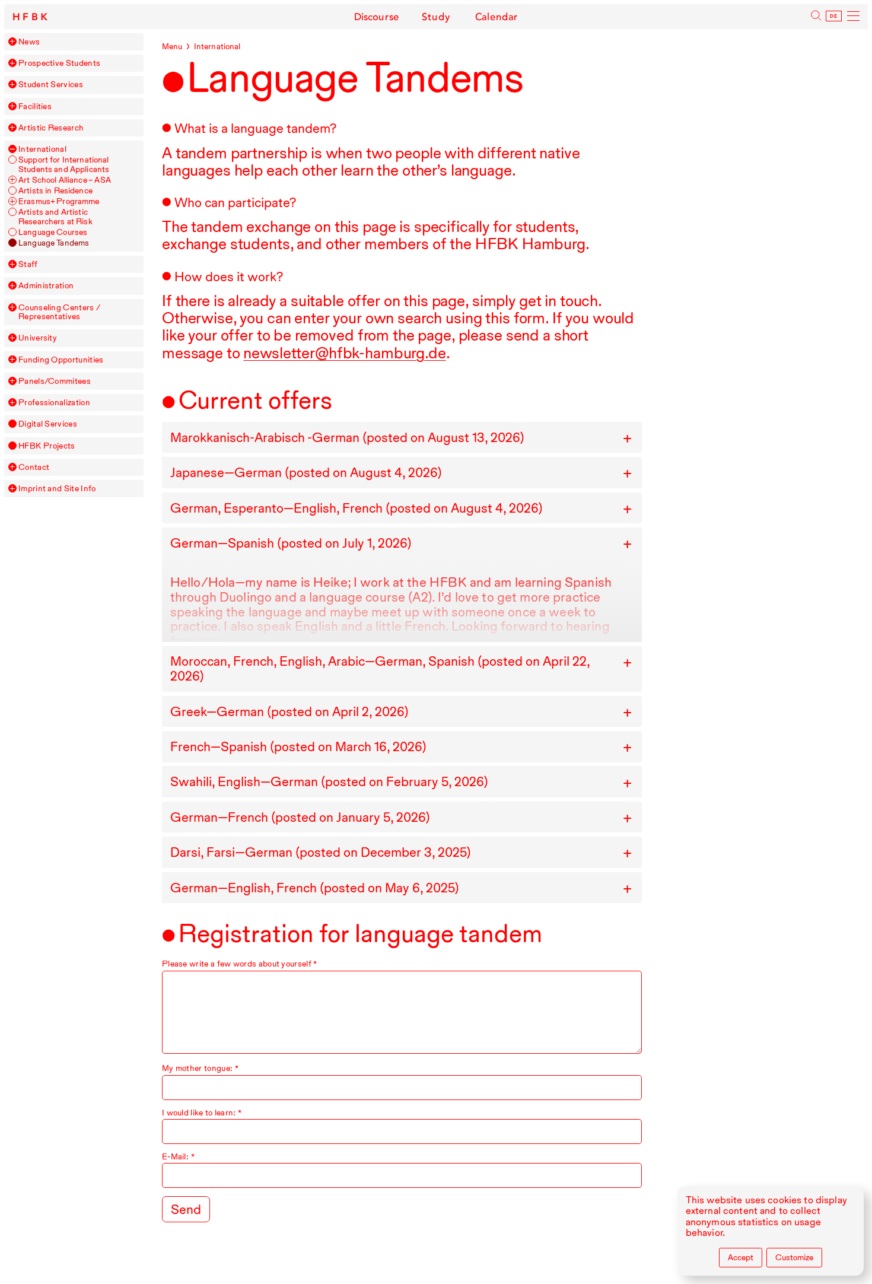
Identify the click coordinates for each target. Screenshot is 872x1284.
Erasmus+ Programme (59, 201)
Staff (28, 264)
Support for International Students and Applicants (63, 164)
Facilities (35, 106)
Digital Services (47, 423)
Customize (794, 1257)
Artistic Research (51, 127)
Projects (46, 445)
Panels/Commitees (54, 381)
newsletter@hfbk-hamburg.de (344, 353)
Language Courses (52, 232)
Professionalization (54, 402)
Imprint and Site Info (57, 488)
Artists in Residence (55, 190)
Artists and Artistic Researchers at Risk (55, 216)
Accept (740, 1257)
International (42, 149)
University (37, 337)
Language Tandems (53, 243)
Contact (33, 467)
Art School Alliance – (64, 180)
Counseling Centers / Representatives (59, 312)
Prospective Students (59, 63)
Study (436, 17)
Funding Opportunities (60, 359)
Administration (46, 285)
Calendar (496, 17)
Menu (172, 46)
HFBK (31, 16)
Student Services (50, 84)
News (29, 41)
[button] (12, 41)
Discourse (376, 17)
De (834, 16)
